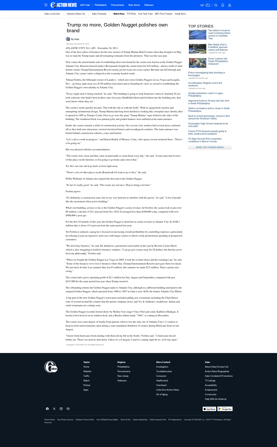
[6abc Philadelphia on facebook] (47, 409)
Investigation (162, 367)
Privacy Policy (49, 420)
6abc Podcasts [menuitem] (99, 14)
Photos (86, 385)
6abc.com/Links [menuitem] (52, 14)
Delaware (148, 4)
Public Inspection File (158, 420)
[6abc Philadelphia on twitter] (54, 409)
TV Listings (210, 380)
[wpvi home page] (50, 367)
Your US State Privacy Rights (107, 420)
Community (210, 394)
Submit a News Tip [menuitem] (76, 14)
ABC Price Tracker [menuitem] (163, 14)
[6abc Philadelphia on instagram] (61, 409)
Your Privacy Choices (65, 420)
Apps (85, 390)
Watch (86, 380)
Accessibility (211, 385)
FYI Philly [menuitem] (131, 14)
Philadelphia (100, 4)
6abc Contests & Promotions (219, 376)
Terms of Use (125, 420)
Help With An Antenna (215, 399)
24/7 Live (85, 4)
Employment (211, 390)
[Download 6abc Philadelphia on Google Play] (225, 409)
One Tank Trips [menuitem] (145, 14)
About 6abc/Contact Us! (216, 367)
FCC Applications (175, 420)
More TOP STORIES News (209, 147)
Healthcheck (162, 380)
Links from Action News (167, 390)
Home (86, 367)
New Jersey (134, 4)
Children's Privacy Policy (85, 420)
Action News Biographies (217, 371)
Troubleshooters (164, 371)
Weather (87, 371)
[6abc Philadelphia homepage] (63, 5)
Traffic (86, 376)
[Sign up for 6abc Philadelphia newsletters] (68, 409)
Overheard (161, 385)
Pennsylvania (117, 4)
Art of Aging (161, 394)
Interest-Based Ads (140, 420)
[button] (46, 5)
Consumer (161, 376)
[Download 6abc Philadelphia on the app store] (209, 409)
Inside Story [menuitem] (180, 14)
